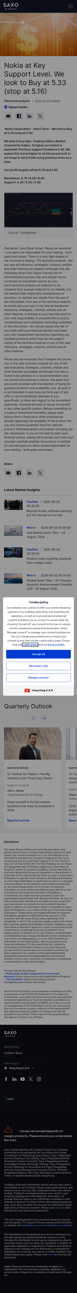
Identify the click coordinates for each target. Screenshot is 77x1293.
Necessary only (38, 665)
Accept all (38, 654)
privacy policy (56, 644)
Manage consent (38, 677)
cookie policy (30, 644)
